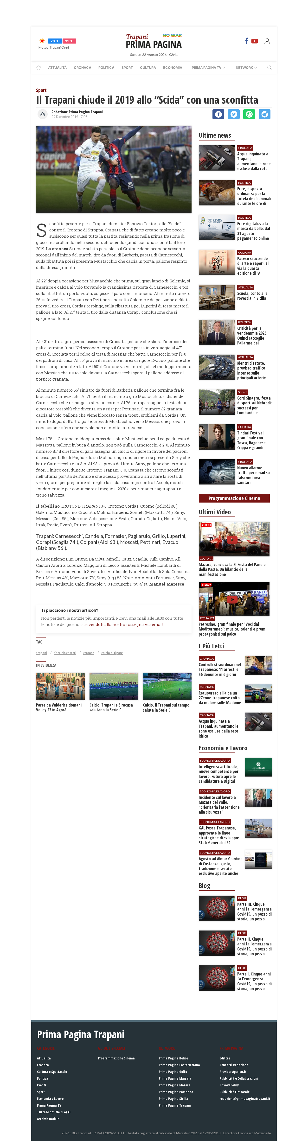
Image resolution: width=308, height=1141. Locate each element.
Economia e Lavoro (50, 1098)
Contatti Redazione (234, 1065)
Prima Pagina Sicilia (173, 1098)
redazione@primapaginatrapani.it (245, 1098)
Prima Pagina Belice (173, 1058)
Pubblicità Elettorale (235, 1092)
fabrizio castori (65, 652)
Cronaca (82, 67)
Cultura (148, 67)
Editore (225, 1058)
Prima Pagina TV (49, 1105)
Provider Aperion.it (233, 1071)
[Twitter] (234, 114)
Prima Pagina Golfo (173, 1071)
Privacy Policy (229, 1085)
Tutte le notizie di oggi (54, 1112)
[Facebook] (246, 41)
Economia (172, 67)
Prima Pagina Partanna (176, 1092)
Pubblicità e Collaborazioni (239, 1078)
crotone (88, 652)
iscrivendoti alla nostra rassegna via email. (122, 624)
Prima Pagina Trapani (175, 1105)
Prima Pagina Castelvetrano (179, 1065)
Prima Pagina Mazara (174, 1085)
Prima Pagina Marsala (175, 1078)
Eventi (41, 1085)
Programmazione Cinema (116, 1058)
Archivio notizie (48, 1118)
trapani (41, 652)
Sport (127, 67)
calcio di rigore (112, 652)
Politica (106, 67)
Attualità (57, 67)
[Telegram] (264, 114)
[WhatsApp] (249, 114)
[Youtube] (254, 41)
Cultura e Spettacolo (52, 1071)
